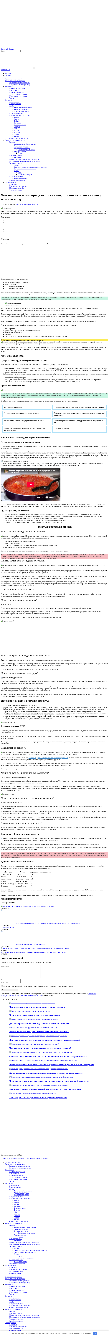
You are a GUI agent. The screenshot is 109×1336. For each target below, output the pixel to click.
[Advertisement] (54, 261)
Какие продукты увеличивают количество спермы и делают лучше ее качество (46, 1073)
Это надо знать (10, 182)
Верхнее (4, 49)
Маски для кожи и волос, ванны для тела (24, 159)
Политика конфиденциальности (12, 1158)
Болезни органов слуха (26, 150)
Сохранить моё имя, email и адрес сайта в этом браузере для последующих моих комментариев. (38, 986)
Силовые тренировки (26, 174)
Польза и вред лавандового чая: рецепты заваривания (34, 1015)
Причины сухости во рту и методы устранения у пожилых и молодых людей (44, 1040)
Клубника (17, 123)
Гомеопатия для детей (17, 180)
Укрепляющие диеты (21, 111)
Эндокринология (20, 152)
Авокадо (17, 117)
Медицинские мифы (16, 188)
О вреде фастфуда (7, 927)
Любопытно (9, 86)
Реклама (8, 73)
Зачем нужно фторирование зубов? (41, 906)
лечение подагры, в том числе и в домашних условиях (48, 758)
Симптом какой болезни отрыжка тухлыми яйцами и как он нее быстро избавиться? (49, 1056)
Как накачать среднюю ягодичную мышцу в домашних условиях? (40, 1048)
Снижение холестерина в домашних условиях (30, 167)
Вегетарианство (15, 104)
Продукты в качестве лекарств (20, 115)
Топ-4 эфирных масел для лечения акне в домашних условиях (38, 1097)
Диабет (20, 153)
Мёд (15, 129)
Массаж (16, 165)
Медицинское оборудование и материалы (24, 161)
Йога (20, 173)
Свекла (16, 134)
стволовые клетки (20, 94)
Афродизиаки (14, 102)
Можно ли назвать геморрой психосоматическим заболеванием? (39, 1032)
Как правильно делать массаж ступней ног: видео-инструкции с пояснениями (45, 1089)
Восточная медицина (17, 88)
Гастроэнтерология (21, 146)
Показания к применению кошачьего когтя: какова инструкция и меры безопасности (49, 1081)
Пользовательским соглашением (30, 995)
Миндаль (17, 130)
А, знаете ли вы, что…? (13, 79)
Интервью (13, 184)
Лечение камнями (20, 178)
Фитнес (16, 171)
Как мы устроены (15, 155)
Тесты (11, 98)
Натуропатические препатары (20, 85)
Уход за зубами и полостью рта (25, 169)
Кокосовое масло (20, 125)
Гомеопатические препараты (19, 83)
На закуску (9, 100)
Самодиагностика (15, 190)
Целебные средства (16, 176)
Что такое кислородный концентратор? (30, 944)
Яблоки (16, 136)
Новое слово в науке (16, 92)
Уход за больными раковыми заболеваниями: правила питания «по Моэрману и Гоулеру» (33, 952)
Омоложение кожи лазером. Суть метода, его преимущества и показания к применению (48, 923)
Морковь (17, 132)
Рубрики (10, 49)
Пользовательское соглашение (37, 1158)
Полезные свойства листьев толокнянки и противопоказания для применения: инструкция (51, 1065)
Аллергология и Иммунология (25, 144)
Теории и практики (16, 163)
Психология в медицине (18, 96)
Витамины (17, 157)
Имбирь (16, 121)
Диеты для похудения (21, 109)
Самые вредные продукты (18, 138)
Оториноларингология (22, 148)
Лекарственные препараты (15, 81)
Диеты (11, 106)
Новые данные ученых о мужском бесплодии (52, 948)
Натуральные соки (16, 113)
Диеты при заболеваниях (23, 107)
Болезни (12, 142)
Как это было (14, 90)
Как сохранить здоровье (18, 186)
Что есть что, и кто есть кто (15, 140)
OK (95, 1333)
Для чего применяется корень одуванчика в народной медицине (39, 1023)
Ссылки (8, 75)
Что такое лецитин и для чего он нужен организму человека (37, 1007)
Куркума (17, 127)
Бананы (16, 119)
